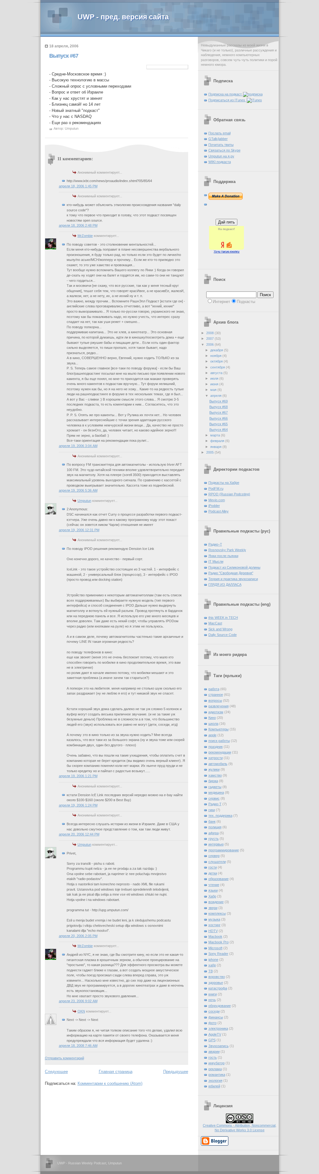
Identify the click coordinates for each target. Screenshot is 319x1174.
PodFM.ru (215, 488)
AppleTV (214, 1034)
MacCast (215, 623)
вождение (216, 902)
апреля (216, 395)
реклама (215, 1069)
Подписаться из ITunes (227, 100)
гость (212, 1057)
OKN (81, 1011)
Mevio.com (216, 500)
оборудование (219, 1006)
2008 (210, 333)
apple (212, 735)
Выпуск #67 (63, 55)
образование (218, 879)
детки (212, 873)
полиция (214, 827)
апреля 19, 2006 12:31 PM (79, 530)
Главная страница (115, 1071)
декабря (217, 350)
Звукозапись (218, 1046)
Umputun (84, 501)
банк (212, 821)
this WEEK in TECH (223, 617)
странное (215, 694)
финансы (215, 1017)
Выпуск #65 (218, 424)
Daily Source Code (222, 635)
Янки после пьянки (223, 556)
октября (217, 361)
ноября (216, 356)
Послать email (219, 133)
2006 (210, 344)
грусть (213, 838)
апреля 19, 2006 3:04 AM (78, 446)
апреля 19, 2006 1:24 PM (78, 805)
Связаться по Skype (224, 150)
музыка (214, 919)
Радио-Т (214, 804)
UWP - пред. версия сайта (123, 17)
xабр (212, 965)
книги (212, 994)
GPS (212, 1040)
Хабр (212, 896)
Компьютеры (218, 729)
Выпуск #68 (218, 407)
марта (215, 435)
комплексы (217, 913)
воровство (216, 977)
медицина (216, 792)
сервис (214, 798)
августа (216, 373)
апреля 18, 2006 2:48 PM (78, 225)
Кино (212, 717)
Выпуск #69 (218, 401)
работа (213, 689)
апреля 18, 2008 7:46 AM (78, 1045)
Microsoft (215, 948)
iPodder (214, 506)
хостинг (214, 925)
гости (212, 867)
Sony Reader (218, 953)
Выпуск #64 (218, 429)
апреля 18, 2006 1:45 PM (78, 186)
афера (213, 833)
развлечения (218, 706)
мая (213, 390)
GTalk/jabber (218, 139)
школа (213, 723)
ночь (212, 1000)
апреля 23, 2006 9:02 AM (78, 1001)
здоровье (215, 982)
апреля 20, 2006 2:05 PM (78, 936)
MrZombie (85, 236)
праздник (215, 746)
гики (211, 810)
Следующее (56, 1071)
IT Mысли (215, 561)
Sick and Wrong (220, 629)
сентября (218, 367)
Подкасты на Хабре (223, 482)
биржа (213, 781)
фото (212, 1023)
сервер (214, 856)
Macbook (215, 936)
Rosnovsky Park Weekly (227, 550)
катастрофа (217, 988)
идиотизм (215, 712)
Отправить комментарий (64, 1058)
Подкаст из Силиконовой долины (234, 567)
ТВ (210, 971)
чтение (213, 885)
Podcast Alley (218, 511)
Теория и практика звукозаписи (233, 579)
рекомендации (219, 752)
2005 (210, 452)
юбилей (214, 1086)
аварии (214, 1051)
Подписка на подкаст (225, 94)
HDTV (213, 931)
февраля (217, 441)
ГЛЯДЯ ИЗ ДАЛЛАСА (224, 584)
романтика (216, 1074)
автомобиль (217, 764)
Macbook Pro (218, 942)
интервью (216, 844)
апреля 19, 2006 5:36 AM (78, 490)
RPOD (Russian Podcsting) (229, 494)
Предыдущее (175, 1071)
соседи (214, 1011)
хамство (215, 775)
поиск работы (219, 741)
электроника (218, 1028)
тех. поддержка (220, 815)
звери (212, 908)
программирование (223, 850)
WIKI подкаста (219, 162)
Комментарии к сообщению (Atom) (110, 1083)
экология (215, 1080)
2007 (210, 338)
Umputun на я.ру (221, 156)
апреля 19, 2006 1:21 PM (78, 776)
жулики (214, 769)
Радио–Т (215, 544)
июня (214, 384)
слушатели (217, 862)
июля (214, 378)
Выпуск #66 (218, 418)
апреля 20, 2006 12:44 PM (79, 834)
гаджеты (214, 787)
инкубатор (216, 1063)
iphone (213, 959)
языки (213, 890)
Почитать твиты (221, 145)
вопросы (215, 700)
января (216, 447)
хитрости (215, 758)
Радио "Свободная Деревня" (230, 573)
